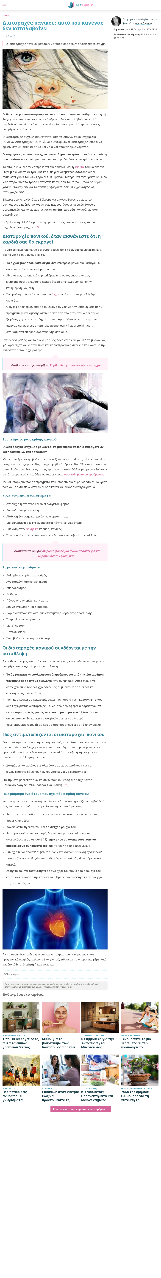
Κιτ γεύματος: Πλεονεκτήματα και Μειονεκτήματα (97, 1096)
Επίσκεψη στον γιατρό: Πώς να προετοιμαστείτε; (60, 1096)
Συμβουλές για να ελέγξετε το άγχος (75, 365)
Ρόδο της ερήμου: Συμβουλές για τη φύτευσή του (135, 1096)
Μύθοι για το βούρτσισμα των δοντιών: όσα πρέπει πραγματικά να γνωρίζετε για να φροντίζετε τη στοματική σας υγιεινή (60, 1043)
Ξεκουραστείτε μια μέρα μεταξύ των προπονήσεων (136, 1043)
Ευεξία (6, 15)
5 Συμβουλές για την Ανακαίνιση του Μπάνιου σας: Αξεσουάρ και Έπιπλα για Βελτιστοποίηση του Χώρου (98, 1043)
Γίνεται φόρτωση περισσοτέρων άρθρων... (80, 1109)
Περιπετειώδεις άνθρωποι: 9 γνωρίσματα (15, 1096)
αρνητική (32, 529)
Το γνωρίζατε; (89, 1088)
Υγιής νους (9, 1088)
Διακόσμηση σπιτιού (14, 1035)
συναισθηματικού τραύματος (84, 474)
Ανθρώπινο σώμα (130, 1035)
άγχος (56, 294)
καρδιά (79, 167)
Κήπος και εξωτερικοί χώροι (136, 1088)
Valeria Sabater (143, 23)
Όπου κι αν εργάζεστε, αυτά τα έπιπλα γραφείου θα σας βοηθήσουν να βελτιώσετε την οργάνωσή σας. (21, 1043)
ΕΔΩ (37, 227)
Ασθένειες (48, 1088)
